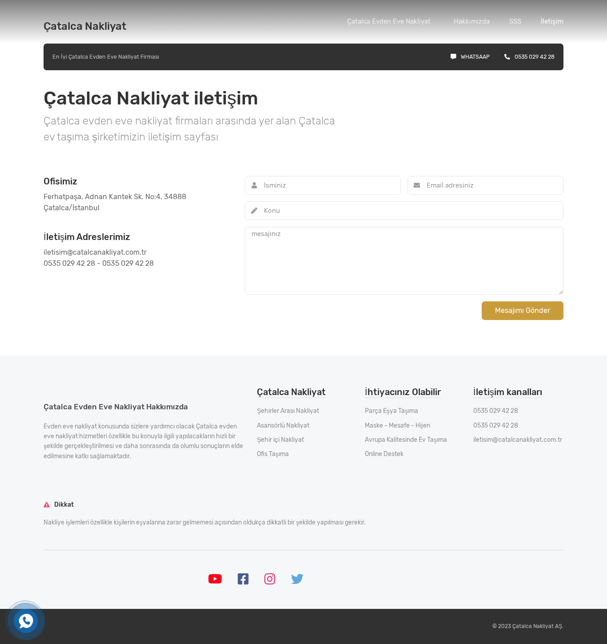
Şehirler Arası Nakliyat (288, 411)
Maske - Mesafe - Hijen (397, 425)
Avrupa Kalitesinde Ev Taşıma (406, 440)
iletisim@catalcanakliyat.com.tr (517, 440)
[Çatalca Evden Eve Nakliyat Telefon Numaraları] (26, 621)
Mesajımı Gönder (522, 310)
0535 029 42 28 (535, 56)
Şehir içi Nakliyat (280, 440)
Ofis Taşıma (273, 454)
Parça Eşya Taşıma (391, 411)
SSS (515, 21)
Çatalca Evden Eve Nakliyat (389, 21)
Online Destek (384, 454)
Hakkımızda (472, 21)
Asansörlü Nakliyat (283, 425)
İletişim (552, 21)
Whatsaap (475, 56)
